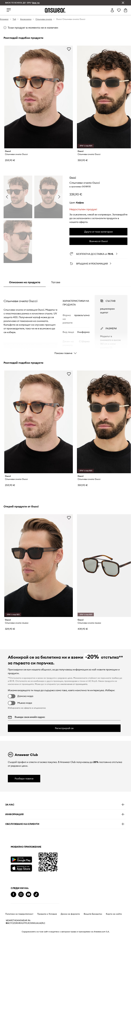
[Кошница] (125, 10)
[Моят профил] (112, 10)
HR (19, 923)
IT (24, 923)
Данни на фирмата (70, 914)
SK (33, 923)
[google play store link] (21, 859)
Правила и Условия (47, 914)
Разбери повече (24, 778)
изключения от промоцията (73, 684)
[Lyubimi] (119, 10)
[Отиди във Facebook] (13, 894)
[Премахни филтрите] (123, 2)
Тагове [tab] (55, 282)
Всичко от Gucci (98, 241)
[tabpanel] (66, 322)
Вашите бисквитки (93, 914)
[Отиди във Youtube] (28, 894)
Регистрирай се (64, 728)
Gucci (72, 177)
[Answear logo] (55, 10)
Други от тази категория (98, 231)
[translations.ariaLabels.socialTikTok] (36, 894)
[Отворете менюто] (8, 10)
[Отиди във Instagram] (21, 894)
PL (26, 923)
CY (10, 923)
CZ (13, 923)
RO (29, 923)
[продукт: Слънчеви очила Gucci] (38, 97)
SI (31, 923)
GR (16, 923)
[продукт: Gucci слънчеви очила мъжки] (38, 565)
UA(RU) (41, 923)
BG (7, 923)
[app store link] (21, 867)
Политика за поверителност (19, 914)
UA (36, 923)
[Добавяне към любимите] (68, 49)
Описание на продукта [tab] (24, 282)
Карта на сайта (114, 914)
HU (22, 923)
